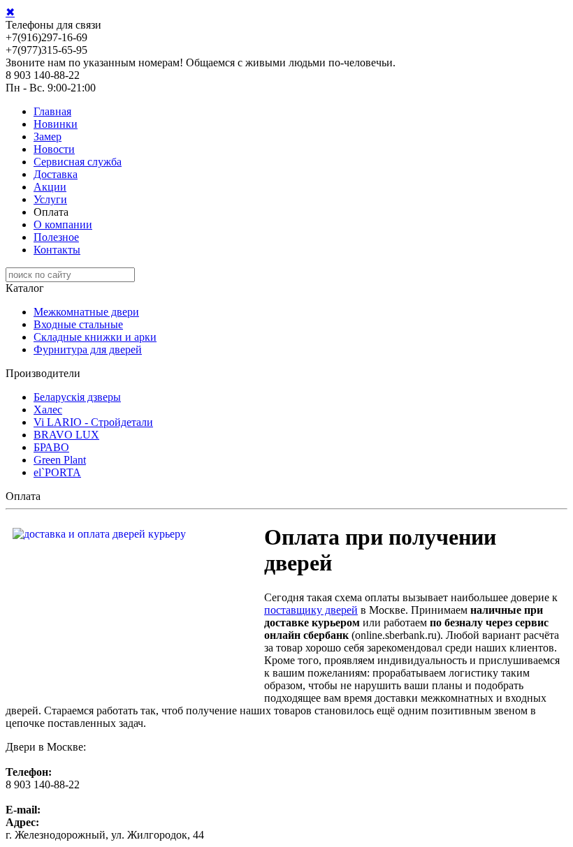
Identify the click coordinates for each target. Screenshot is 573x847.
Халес (48, 409)
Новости (54, 149)
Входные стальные (78, 324)
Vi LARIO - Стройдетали (93, 422)
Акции (50, 187)
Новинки (56, 124)
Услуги (50, 199)
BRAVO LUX (66, 435)
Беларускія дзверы (77, 397)
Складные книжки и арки (95, 337)
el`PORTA (57, 472)
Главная (52, 111)
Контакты (57, 250)
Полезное (56, 237)
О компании (63, 224)
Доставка (56, 174)
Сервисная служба (78, 162)
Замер (47, 136)
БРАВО (51, 447)
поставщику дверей (311, 610)
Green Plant (60, 460)
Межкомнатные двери (86, 312)
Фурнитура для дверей (88, 349)
